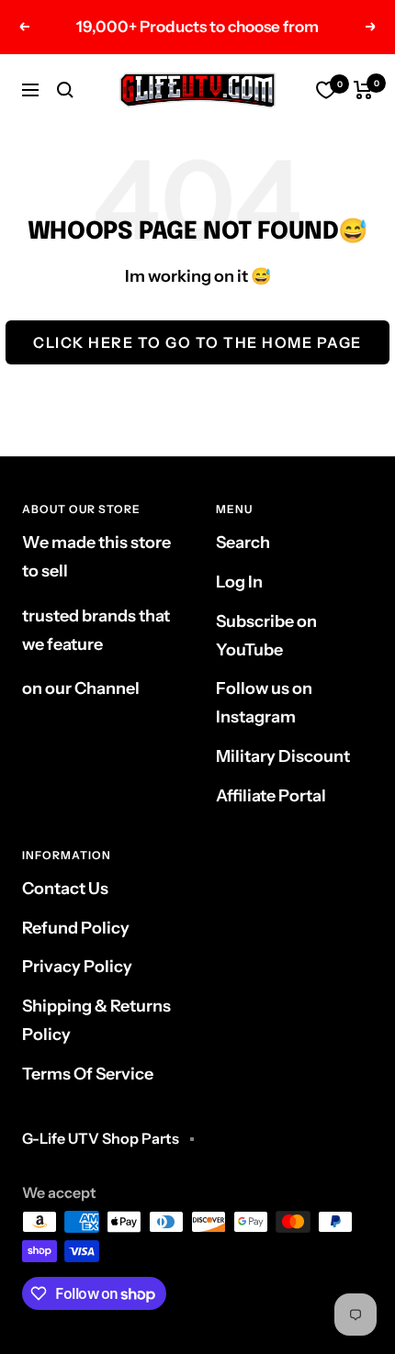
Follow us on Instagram (264, 702)
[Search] (65, 90)
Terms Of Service (87, 1074)
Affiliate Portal (271, 796)
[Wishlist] (326, 90)
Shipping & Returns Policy (96, 1020)
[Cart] (363, 90)
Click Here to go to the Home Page (197, 342)
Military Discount (283, 756)
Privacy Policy (77, 967)
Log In (239, 582)
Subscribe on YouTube (266, 635)
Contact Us (65, 888)
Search (243, 542)
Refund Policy (76, 928)
